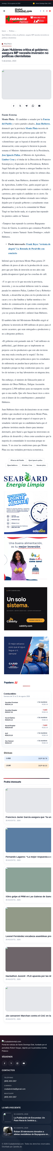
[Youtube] (50, 11)
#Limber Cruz (27, 465)
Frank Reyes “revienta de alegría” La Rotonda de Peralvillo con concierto (29, 248)
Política (11, 31)
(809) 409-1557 (10, 1081)
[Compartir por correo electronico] (39, 105)
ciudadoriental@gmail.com (15, 1089)
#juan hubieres (12, 465)
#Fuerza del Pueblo (17, 460)
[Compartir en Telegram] (26, 105)
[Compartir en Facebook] (13, 105)
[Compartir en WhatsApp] (32, 105)
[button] (26, 84)
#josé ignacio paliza (35, 460)
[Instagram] (47, 11)
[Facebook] (40, 11)
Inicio (4, 31)
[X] (44, 11)
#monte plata (41, 465)
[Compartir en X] (20, 105)
